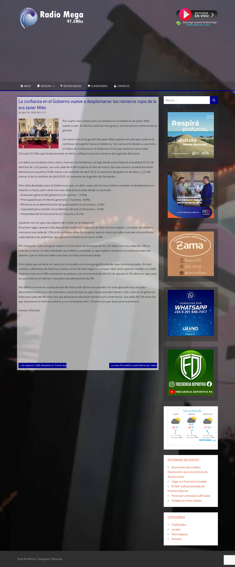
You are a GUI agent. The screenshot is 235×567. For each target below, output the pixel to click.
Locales (176, 529)
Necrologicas (180, 534)
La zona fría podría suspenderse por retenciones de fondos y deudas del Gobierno (155, 365)
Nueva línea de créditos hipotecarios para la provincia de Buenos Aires (188, 472)
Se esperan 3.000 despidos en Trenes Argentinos (48, 365)
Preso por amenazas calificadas (191, 496)
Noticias (176, 539)
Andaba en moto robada (187, 500)
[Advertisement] (117, 55)
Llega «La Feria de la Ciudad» (189, 481)
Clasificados (179, 524)
